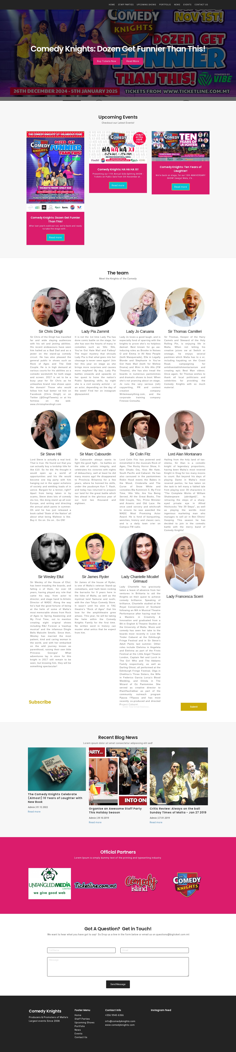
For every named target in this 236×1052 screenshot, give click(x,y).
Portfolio (165, 5)
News (177, 5)
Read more (55, 237)
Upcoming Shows (146, 5)
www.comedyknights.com (120, 1025)
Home (112, 5)
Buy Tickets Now (106, 61)
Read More (133, 61)
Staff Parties (126, 5)
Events (187, 5)
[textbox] (179, 1010)
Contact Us (201, 5)
